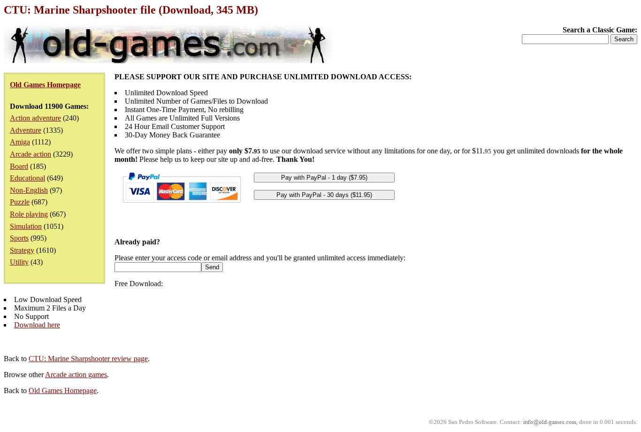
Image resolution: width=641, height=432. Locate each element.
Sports (19, 238)
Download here (37, 325)
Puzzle (20, 202)
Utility (19, 262)
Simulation (26, 226)
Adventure (25, 130)
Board (19, 166)
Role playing (29, 214)
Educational (27, 178)
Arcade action (30, 154)
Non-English (29, 190)
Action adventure (35, 118)
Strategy (22, 250)
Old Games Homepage (63, 390)
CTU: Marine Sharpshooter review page (88, 359)
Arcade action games (76, 375)
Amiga (20, 142)
